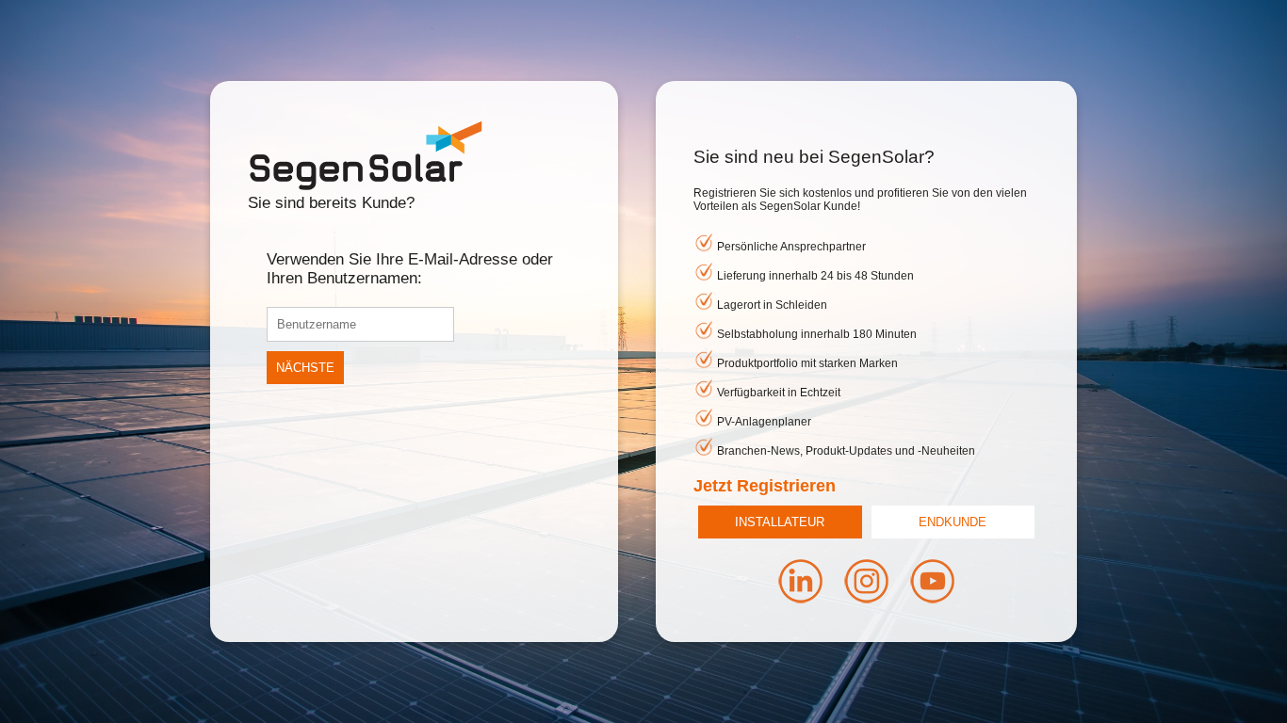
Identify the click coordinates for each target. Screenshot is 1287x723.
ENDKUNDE (952, 522)
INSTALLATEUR (779, 522)
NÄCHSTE (305, 368)
